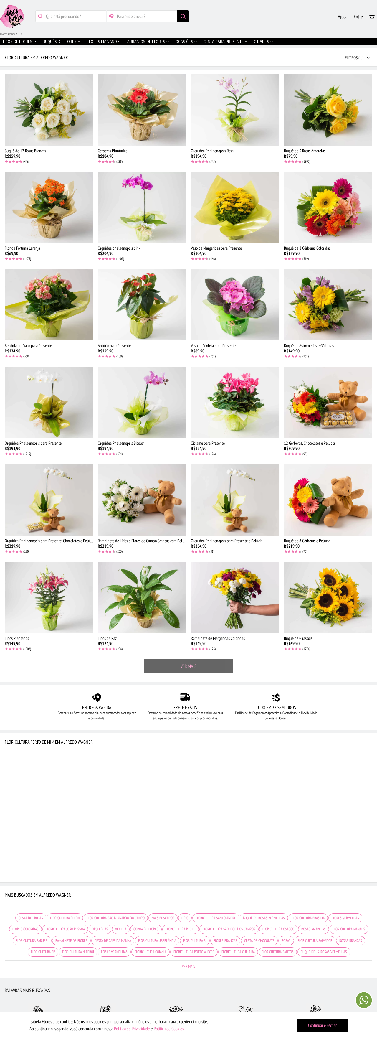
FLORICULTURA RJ (194, 940)
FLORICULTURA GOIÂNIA (150, 951)
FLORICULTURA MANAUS (349, 929)
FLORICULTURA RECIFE (181, 929)
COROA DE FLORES (145, 929)
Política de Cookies (169, 1029)
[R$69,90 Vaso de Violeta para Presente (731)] (235, 304)
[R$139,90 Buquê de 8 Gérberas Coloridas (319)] (328, 207)
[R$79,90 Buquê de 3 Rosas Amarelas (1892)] (328, 110)
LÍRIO (184, 917)
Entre (358, 16)
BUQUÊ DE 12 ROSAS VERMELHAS (324, 951)
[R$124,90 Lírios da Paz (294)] (142, 597)
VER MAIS (188, 666)
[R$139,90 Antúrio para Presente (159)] (142, 304)
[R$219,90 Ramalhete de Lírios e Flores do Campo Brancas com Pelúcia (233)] (142, 500)
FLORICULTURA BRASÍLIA (308, 917)
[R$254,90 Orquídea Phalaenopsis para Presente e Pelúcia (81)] (235, 500)
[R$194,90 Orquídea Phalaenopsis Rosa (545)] (235, 110)
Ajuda (343, 16)
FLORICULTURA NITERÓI (78, 951)
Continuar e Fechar (322, 1025)
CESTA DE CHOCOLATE (259, 940)
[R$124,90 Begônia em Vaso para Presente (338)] (49, 304)
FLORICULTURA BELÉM (65, 917)
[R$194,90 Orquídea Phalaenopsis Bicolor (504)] (142, 402)
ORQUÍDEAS (100, 929)
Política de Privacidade (132, 1029)
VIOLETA (120, 929)
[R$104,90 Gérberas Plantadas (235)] (142, 110)
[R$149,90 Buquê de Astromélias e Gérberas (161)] (328, 304)
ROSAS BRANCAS (350, 940)
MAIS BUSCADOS (163, 917)
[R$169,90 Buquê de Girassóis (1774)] (328, 597)
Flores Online (8, 34)
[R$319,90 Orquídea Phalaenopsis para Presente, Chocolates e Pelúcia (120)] (49, 500)
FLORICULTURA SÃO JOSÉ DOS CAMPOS (229, 929)
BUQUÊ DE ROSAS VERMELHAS (264, 917)
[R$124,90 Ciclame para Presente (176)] (235, 402)
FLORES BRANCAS (225, 940)
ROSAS (286, 940)
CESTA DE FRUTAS (31, 917)
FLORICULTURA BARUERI (32, 940)
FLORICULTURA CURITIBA (238, 951)
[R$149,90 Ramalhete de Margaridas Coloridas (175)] (235, 597)
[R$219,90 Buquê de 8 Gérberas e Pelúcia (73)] (328, 500)
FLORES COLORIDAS (25, 929)
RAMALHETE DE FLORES (71, 940)
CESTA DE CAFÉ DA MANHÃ (113, 940)
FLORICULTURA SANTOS (278, 951)
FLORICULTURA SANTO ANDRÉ (216, 917)
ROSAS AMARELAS (313, 929)
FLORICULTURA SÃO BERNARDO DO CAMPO (116, 917)
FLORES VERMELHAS (345, 917)
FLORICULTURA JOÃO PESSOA (65, 929)
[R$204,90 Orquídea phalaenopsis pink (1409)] (142, 207)
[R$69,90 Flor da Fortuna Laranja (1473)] (49, 207)
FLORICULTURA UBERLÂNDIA (157, 940)
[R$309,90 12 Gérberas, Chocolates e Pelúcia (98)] (328, 402)
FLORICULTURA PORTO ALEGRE (193, 951)
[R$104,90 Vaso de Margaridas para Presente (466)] (235, 207)
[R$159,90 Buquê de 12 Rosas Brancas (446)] (49, 110)
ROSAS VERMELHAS (114, 951)
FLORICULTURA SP (43, 951)
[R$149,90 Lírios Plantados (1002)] (49, 597)
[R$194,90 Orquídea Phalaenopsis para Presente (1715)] (49, 402)
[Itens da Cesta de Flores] (372, 17)
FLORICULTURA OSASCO (278, 929)
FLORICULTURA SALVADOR (315, 940)
